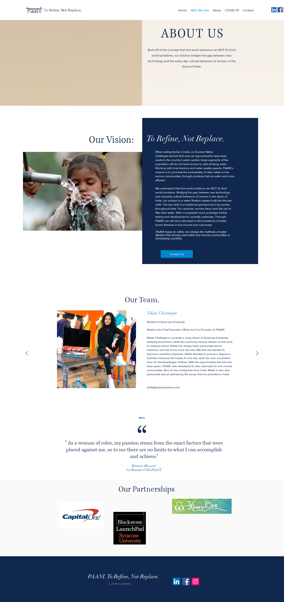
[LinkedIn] (273, 9)
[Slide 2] (142, 417)
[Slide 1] (140, 417)
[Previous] (26, 353)
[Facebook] (280, 9)
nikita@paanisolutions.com (163, 387)
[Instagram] (195, 581)
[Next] (257, 353)
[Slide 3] (144, 417)
